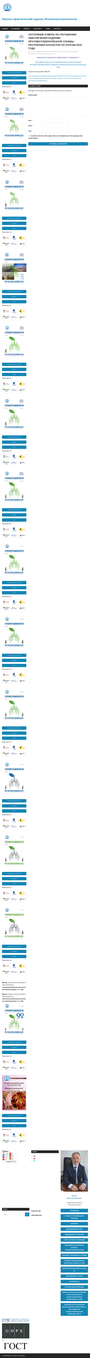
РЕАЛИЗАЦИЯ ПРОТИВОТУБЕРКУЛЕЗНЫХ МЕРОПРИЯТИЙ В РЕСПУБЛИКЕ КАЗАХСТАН (57, 76)
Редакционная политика (74, 1234)
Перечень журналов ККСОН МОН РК (74, 1269)
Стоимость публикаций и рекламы (74, 1217)
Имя (30, 120)
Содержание (14, 77)
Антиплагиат (74, 1281)
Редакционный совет (74, 1229)
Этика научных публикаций (74, 1240)
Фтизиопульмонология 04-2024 (14, 509)
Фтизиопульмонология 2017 (47, 54)
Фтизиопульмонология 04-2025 (14, 218)
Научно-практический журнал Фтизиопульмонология (39, 19)
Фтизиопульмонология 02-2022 (14, 946)
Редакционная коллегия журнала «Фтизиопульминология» (74, 1247)
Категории (37, 28)
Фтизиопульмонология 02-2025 (14, 364)
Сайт (29, 131)
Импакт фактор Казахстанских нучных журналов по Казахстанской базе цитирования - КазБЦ (74, 1296)
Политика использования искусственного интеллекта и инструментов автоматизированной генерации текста (74, 1309)
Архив (48, 28)
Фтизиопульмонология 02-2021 (14, 1115)
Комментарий (32, 95)
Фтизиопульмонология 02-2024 (14, 655)
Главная (5, 28)
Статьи (14, 82)
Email (30, 125)
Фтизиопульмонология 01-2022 (14, 1042)
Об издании (16, 28)
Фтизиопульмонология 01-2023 (14, 873)
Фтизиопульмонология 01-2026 (14, 145)
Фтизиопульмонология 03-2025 (14, 291)
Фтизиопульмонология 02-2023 (14, 800)
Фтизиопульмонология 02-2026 (14, 72)
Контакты (57, 28)
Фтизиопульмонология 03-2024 (14, 582)
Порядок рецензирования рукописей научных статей (74, 1262)
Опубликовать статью (74, 1276)
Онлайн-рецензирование (74, 1287)
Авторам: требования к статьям (74, 1255)
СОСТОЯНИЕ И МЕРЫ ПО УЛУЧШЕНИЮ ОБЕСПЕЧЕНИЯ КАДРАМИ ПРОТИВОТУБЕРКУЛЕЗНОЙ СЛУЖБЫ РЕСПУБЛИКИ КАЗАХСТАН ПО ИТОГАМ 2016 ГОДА (58, 64)
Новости (26, 28)
